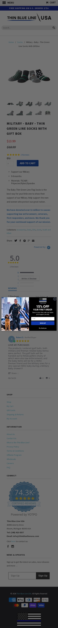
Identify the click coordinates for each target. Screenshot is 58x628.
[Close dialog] (55, 299)
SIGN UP (43, 323)
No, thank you (43, 328)
